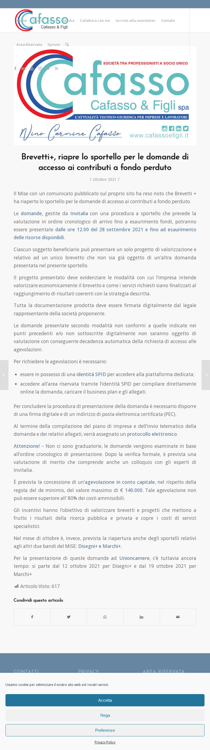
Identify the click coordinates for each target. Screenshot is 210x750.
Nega (105, 715)
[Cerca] (67, 44)
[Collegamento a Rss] (56, 68)
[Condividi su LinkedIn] (142, 617)
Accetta (105, 700)
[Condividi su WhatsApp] (105, 617)
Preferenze (105, 730)
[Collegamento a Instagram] (40, 68)
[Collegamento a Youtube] (32, 68)
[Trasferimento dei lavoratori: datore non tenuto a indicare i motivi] (4, 375)
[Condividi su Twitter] (69, 617)
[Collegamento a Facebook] (15, 68)
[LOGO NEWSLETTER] (105, 95)
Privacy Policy (105, 742)
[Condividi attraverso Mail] (178, 617)
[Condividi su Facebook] (32, 617)
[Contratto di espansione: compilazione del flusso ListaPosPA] (206, 375)
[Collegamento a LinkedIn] (23, 68)
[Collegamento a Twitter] (48, 68)
